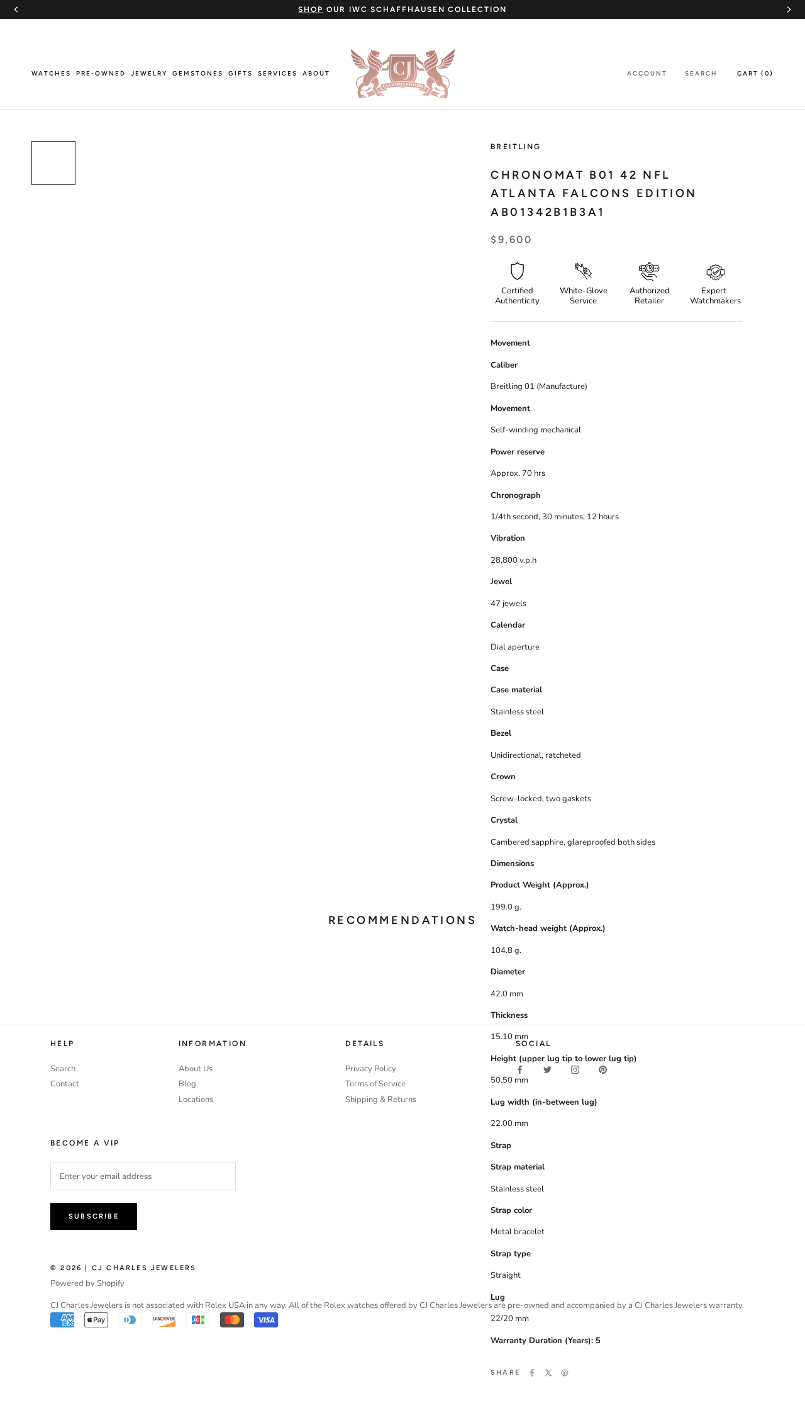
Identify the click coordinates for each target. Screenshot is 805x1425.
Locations (196, 1099)
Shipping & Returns (380, 1099)
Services (277, 73)
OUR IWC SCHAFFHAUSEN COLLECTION (402, 9)
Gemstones (197, 73)
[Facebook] (532, 1373)
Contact (64, 1084)
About (316, 73)
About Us (196, 1068)
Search (701, 73)
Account (647, 73)
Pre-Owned (101, 73)
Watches (51, 73)
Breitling (516, 146)
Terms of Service (375, 1084)
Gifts (240, 73)
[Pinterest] (565, 1373)
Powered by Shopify (87, 1283)
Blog (187, 1084)
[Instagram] (575, 1069)
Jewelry (149, 73)
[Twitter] (548, 1373)
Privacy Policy (370, 1068)
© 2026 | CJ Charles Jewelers (123, 1268)
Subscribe (94, 1216)
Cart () (755, 73)
